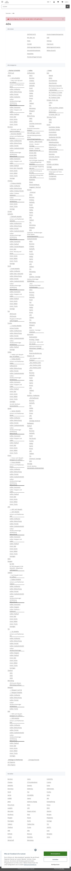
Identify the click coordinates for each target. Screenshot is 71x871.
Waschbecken (53, 83)
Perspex (49, 814)
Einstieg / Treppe (34, 339)
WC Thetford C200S (54, 97)
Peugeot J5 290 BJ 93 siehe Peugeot (15, 319)
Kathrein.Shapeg (32, 801)
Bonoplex (49, 834)
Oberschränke (53, 151)
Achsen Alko (32, 153)
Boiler (50, 78)
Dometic (29, 785)
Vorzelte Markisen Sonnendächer (15, 405)
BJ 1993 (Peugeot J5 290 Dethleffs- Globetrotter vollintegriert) (16, 568)
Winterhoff (11, 840)
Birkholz (10, 834)
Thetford (10, 670)
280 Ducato (13, 314)
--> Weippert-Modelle (16, 692)
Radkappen (30, 423)
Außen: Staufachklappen (17, 246)
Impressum (50, 44)
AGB (48, 37)
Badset (51, 75)
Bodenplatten (33, 337)
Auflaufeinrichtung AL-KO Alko (35, 172)
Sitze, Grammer (53, 159)
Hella (30, 118)
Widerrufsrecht (51, 50)
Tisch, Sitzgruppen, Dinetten (55, 169)
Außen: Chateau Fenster (17, 191)
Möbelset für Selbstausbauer (53, 148)
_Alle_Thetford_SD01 (35, 362)
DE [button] (48, 2)
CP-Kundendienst (32, 782)
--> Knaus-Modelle (15, 462)
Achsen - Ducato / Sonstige (34, 145)
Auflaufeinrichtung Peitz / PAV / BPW (36, 176)
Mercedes (10, 811)
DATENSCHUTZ (31, 34)
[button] (54, 2)
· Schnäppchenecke (33, 760)
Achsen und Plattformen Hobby (17, 362)
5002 (50, 122)
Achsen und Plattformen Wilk (17, 721)
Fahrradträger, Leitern (33, 133)
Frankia (10, 323)
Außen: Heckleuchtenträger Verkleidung (15, 199)
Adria (9, 75)
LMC (9, 507)
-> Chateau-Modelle (15, 183)
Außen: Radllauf (14, 114)
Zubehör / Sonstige (34, 276)
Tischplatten (52, 179)
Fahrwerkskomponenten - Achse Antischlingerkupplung (34, 137)
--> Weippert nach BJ (16, 690)
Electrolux (10, 789)
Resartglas (11, 821)
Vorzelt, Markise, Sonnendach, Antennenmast (35, 467)
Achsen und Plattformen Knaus (17, 465)
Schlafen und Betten (53, 164)
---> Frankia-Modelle (15, 325)
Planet (29, 818)
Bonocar (29, 834)
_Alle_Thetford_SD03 (35, 368)
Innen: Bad (13, 117)
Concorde (32, 83)
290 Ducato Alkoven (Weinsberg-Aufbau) (15, 684)
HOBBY (10, 798)
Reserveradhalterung (35, 353)
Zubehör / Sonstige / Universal (35, 331)
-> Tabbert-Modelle (15, 579)
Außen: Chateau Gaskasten (14, 194)
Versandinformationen (33, 50)
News (28, 41)
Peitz (28, 814)
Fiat (9, 311)
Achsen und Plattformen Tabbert (17, 583)
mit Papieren (11, 762)
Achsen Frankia (14, 328)
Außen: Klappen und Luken (16, 111)
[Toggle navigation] (2, 1)
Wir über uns (31, 37)
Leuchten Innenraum (35, 123)
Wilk (9, 711)
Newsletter (30, 53)
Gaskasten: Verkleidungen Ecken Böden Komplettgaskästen (34, 234)
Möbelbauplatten (54, 142)
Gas (50, 105)
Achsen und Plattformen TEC (17, 635)
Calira (50, 102)
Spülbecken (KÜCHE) (55, 137)
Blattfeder (32, 179)
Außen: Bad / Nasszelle (16, 273)
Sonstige (12, 178)
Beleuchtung (31, 116)
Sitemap (49, 41)
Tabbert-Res (30, 824)
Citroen (10, 211)
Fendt (9, 266)
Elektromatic (50, 789)
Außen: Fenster (14, 94)
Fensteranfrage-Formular (34, 57)
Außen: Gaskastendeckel (17, 148)
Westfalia (30, 837)
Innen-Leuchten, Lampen (56, 107)
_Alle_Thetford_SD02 (35, 365)
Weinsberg (11, 680)
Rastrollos (52, 154)
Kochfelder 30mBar (54, 127)
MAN (9, 559)
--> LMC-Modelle (14, 512)
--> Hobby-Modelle (15, 359)
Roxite (29, 821)
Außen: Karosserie (15, 107)
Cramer (49, 782)
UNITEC (49, 827)
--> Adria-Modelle (15, 78)
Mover (31, 182)
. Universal (32, 192)
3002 (50, 119)
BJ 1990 (12, 564)
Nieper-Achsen (31, 811)
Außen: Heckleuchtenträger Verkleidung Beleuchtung (15, 102)
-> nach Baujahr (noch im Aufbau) (16, 576)
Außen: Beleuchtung (16, 92)
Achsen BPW (32, 155)
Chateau (10, 181)
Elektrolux (30, 789)
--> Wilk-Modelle (14, 718)
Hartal (9, 795)
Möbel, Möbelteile (52, 140)
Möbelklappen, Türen (55, 145)
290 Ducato (13, 316)
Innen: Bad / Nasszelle (16, 168)
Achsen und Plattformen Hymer (17, 414)
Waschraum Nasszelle (55, 85)
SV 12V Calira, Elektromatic (53, 111)
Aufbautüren (13, 366)
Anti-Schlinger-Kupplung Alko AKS (36, 167)
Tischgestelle (52, 176)
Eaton (48, 785)
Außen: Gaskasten (15, 97)
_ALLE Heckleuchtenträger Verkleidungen (35, 285)
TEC (9, 629)
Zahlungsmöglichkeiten (34, 47)
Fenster (29, 190)
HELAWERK (30, 795)
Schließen (55, 859)
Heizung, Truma (51, 117)
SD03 (11, 678)
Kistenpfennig (51, 801)
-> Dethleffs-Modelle (16, 216)
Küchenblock (52, 132)
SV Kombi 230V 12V (54, 114)
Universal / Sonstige (35, 458)
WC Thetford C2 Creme (55, 92)
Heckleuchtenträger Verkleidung (33, 280)
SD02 (11, 675)
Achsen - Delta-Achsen (35, 141)
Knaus (9, 455)
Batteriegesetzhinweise (53, 47)
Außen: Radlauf (14, 165)
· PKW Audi (11, 73)
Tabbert (10, 572)
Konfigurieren (55, 864)
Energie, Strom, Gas (52, 100)
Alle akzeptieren (55, 853)
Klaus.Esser (11, 805)
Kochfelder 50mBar (54, 129)
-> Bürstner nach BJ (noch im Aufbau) (15, 130)
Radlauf (29, 426)
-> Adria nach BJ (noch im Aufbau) (16, 81)
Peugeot (10, 561)
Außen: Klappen (14, 607)
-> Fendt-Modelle (15, 268)
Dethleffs (10, 214)
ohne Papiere (11, 765)
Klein (28, 805)
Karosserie (30, 334)
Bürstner (10, 127)
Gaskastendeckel (32, 239)
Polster (49, 162)
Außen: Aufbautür (15, 89)
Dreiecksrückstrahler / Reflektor (33, 129)
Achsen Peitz (33, 158)
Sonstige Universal (34, 421)
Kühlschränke (53, 135)
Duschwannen (53, 80)
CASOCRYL (50, 779)
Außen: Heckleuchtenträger (15, 649)
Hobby (9, 352)
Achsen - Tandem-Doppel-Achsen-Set (34, 149)
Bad (48, 73)
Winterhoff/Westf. (34, 184)
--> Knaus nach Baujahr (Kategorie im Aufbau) (16, 459)
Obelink (49, 811)
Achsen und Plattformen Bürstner (17, 137)
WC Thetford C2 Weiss (55, 95)
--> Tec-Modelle (14, 631)
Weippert (10, 687)
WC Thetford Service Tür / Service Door (56, 89)
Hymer (9, 408)
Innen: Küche (13, 119)
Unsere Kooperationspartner (55, 34)
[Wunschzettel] (58, 2)
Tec (30, 456)
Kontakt (29, 44)
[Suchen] (68, 6)
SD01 (11, 673)
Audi (48, 830)
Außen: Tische (14, 709)
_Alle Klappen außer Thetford (35, 359)
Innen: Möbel (13, 122)
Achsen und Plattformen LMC (17, 515)
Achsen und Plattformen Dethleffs (17, 220)
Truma (29, 827)
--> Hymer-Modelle (15, 411)
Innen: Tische (13, 124)
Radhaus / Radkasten (33, 395)
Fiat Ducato (32, 438)
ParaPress (10, 814)
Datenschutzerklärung (30, 864)
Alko (28, 830)
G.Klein (10, 837)
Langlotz (10, 808)
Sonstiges (12, 401)
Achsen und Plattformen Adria (17, 86)
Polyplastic (50, 818)
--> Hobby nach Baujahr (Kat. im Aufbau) (16, 355)
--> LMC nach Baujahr (16, 509)
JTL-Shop (62, 869)
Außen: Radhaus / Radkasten (15, 610)
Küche (48, 124)
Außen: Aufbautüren (16, 140)
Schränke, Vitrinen (54, 157)
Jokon (30, 121)
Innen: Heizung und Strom (15, 252)
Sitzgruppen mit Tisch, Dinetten (55, 173)
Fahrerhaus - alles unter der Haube (36, 343)
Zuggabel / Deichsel (35, 187)
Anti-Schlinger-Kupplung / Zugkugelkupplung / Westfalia (36, 162)
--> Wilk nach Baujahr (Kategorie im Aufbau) (16, 715)
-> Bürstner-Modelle (15, 134)
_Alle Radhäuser (34, 398)
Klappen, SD (30, 356)
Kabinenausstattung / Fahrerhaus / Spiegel (35, 347)
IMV (48, 798)
